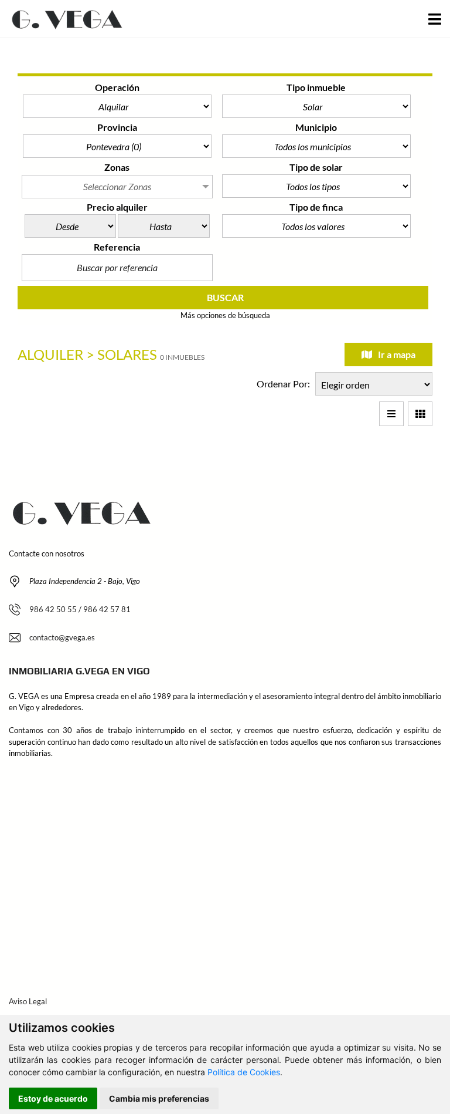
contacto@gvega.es (62, 637)
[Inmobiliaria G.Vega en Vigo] (64, 19)
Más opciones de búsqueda (225, 315)
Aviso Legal (28, 1001)
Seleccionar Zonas (117, 186)
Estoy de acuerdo (53, 1098)
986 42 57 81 (107, 609)
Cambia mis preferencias (159, 1098)
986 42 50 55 (53, 609)
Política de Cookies (243, 1072)
